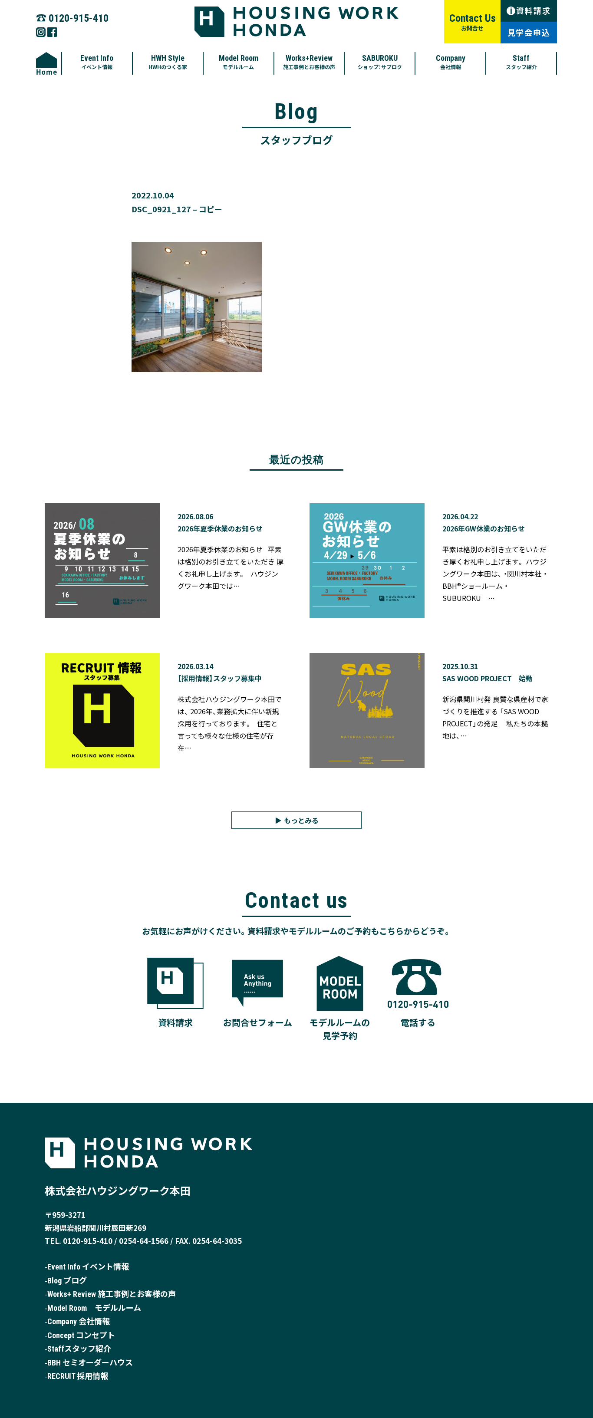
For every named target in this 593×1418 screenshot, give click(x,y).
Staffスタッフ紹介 (79, 1348)
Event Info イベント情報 (88, 1266)
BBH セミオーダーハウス (90, 1362)
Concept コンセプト (81, 1335)
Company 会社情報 (78, 1321)
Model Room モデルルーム (94, 1307)
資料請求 (530, 10)
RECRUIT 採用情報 (77, 1376)
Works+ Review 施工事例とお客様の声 (111, 1294)
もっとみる (301, 820)
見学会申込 (528, 32)
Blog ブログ (67, 1280)
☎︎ (72, 17)
